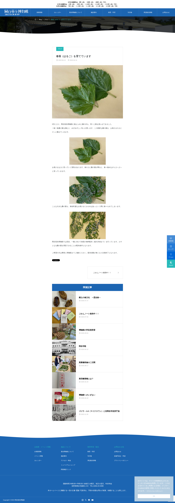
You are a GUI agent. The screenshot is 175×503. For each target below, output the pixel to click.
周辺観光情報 (148, 12)
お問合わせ (117, 451)
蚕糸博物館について (75, 12)
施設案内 (94, 12)
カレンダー (57, 12)
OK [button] (154, 496)
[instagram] (82, 500)
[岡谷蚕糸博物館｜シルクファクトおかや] (16, 12)
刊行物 (130, 12)
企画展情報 (37, 451)
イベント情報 (38, 456)
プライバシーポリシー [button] (155, 491)
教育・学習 (111, 12)
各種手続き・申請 (119, 456)
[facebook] (89, 500)
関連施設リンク (66, 469)
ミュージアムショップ (68, 465)
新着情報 (39, 12)
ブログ (60, 49)
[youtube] (92, 500)
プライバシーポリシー (121, 460)
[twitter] (85, 500)
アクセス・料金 (66, 460)
